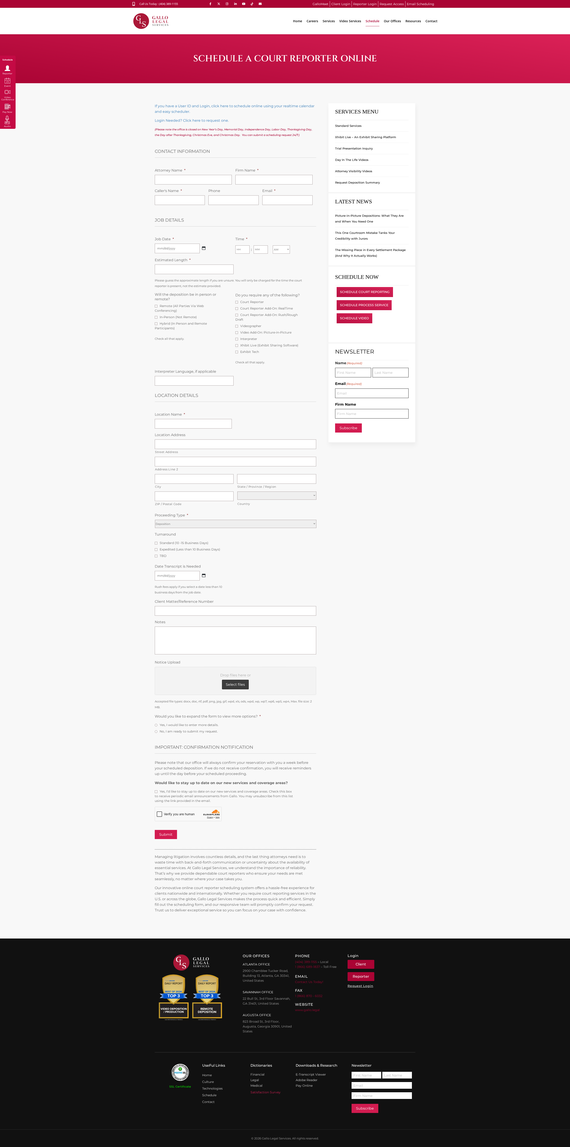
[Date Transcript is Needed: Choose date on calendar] (204, 575)
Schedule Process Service (364, 305)
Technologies (212, 1088)
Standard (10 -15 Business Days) (184, 543)
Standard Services (348, 125)
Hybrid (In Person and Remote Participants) (181, 326)
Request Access (392, 4)
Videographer (250, 326)
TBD (163, 556)
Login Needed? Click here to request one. (192, 120)
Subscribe (348, 428)
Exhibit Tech (249, 352)
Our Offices (392, 21)
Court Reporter (252, 302)
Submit (166, 834)
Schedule (372, 21)
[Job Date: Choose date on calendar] (204, 248)
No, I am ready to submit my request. (189, 731)
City (158, 486)
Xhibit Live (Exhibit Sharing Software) (269, 345)
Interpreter (248, 339)
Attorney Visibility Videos (353, 171)
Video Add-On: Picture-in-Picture (265, 332)
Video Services (350, 21)
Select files (235, 684)
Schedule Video (354, 318)
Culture (208, 1082)
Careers (312, 21)
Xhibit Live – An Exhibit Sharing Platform (365, 137)
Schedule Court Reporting (365, 292)
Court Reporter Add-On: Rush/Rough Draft (266, 317)
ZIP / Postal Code (168, 504)
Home (297, 21)
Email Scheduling (420, 4)
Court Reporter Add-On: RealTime (266, 308)
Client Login (340, 4)
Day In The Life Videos (351, 160)
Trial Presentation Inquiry (354, 148)
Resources (413, 21)
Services (329, 21)
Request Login (360, 986)
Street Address (166, 452)
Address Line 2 (166, 469)
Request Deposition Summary (357, 182)
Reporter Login (365, 4)
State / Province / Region (256, 486)
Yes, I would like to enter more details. (189, 725)
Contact (431, 21)
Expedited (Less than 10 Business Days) (190, 549)
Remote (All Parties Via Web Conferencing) (179, 308)
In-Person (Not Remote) (178, 317)
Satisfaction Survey (265, 1092)
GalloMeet (320, 4)
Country (243, 504)
